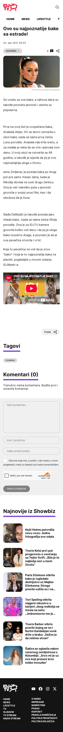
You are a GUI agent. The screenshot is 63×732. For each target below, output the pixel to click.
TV (60, 19)
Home (10, 19)
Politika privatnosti (44, 718)
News (26, 19)
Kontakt (37, 711)
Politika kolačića (43, 721)
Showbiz (11, 50)
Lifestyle (44, 19)
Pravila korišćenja (44, 714)
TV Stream (9, 715)
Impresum (38, 702)
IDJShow (8, 712)
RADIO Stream (11, 718)
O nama (36, 698)
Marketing (38, 705)
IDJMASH (10, 360)
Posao (36, 708)
